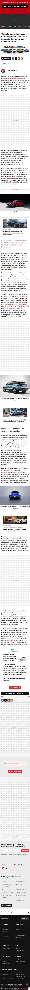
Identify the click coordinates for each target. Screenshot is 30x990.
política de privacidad (21, 854)
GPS (25, 26)
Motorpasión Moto (20, 950)
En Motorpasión (7, 229)
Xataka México (5, 972)
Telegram (22, 864)
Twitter (16, 58)
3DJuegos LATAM (20, 972)
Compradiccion (5, 963)
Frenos (9, 26)
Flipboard (19, 58)
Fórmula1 (4, 881)
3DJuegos (18, 927)
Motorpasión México (20, 978)
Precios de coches (21, 892)
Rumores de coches (7, 892)
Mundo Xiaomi (5, 936)
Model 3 (22, 296)
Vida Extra (18, 929)
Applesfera (4, 931)
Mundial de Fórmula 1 (22, 900)
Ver (15, 771)
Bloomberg (11, 178)
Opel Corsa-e (22, 306)
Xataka (3, 927)
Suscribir (25, 850)
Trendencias (5, 959)
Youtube (15, 864)
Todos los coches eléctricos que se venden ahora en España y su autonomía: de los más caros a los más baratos (14, 529)
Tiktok (6, 867)
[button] (12, 70)
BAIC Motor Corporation (9, 640)
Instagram (18, 864)
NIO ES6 (23, 480)
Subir (23, 918)
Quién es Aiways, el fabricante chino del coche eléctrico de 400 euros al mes (14, 420)
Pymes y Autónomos (20, 961)
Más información (15, 687)
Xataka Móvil (5, 929)
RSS (25, 864)
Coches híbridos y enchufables (7, 885)
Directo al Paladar (6, 948)
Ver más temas (6, 905)
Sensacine (18, 937)
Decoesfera (4, 961)
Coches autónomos (21, 895)
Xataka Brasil (5, 974)
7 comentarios (7, 58)
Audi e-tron (13, 302)
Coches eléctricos (21, 881)
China (19, 26)
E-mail (22, 58)
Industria (10, 697)
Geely (15, 644)
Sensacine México (20, 974)
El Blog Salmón (19, 959)
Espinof (17, 940)
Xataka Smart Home (6, 933)
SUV (3, 889)
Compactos (19, 884)
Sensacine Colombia (20, 976)
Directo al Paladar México (8, 978)
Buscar (27, 911)
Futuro (3, 900)
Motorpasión (18, 948)
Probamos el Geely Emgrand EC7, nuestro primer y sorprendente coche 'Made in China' (13, 233)
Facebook (13, 58)
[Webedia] (6, 919)
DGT (4, 26)
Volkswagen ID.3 (11, 304)
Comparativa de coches (6, 896)
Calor (15, 26)
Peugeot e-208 (11, 306)
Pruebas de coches (21, 889)
